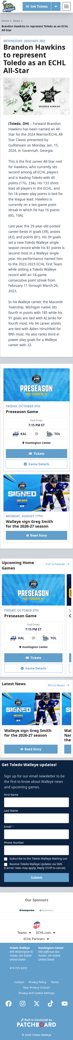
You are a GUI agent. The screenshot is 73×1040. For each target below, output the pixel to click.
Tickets (38, 453)
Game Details (38, 464)
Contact (19, 982)
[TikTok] (50, 1003)
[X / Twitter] (36, 1003)
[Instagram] (22, 1003)
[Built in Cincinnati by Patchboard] (36, 1022)
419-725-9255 (18, 968)
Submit (36, 877)
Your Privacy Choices (36, 987)
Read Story (38, 535)
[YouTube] (64, 1003)
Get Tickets (39, 6)
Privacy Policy (37, 982)
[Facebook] (8, 1003)
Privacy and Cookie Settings (37, 993)
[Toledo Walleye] (9, 6)
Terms (55, 982)
